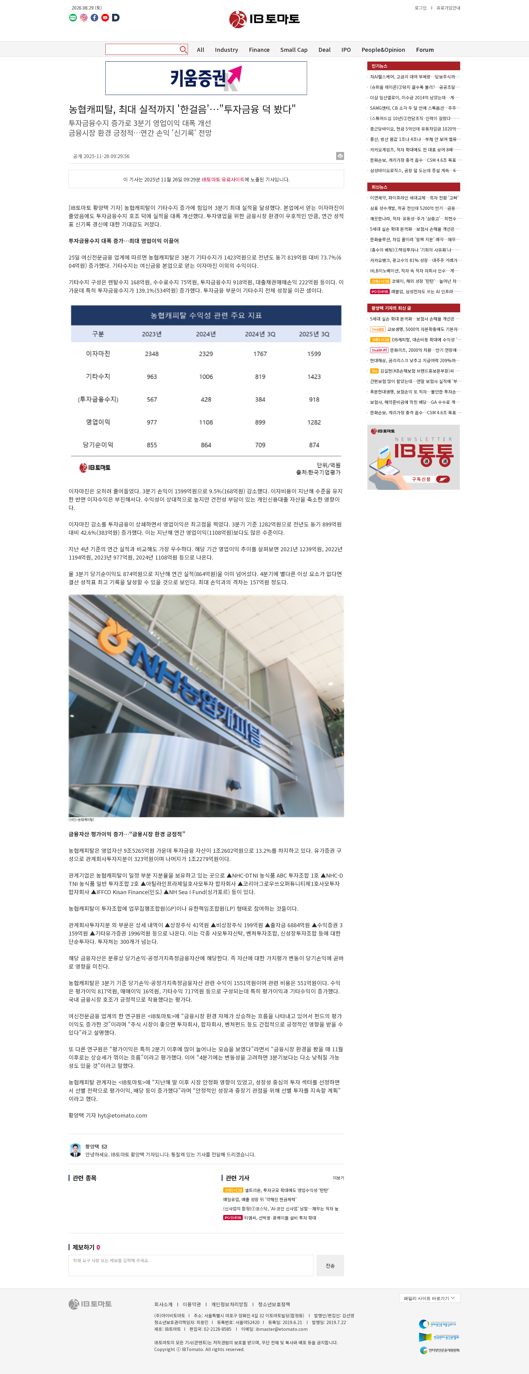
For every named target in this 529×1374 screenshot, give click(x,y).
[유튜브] (105, 17)
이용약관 (192, 1304)
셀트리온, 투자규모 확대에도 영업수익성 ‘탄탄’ (277, 1190)
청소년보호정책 (274, 1304)
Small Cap (294, 49)
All (200, 49)
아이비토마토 (264, 19)
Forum (425, 49)
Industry (226, 49)
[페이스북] (94, 17)
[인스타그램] (84, 17)
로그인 (421, 8)
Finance (259, 49)
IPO (346, 49)
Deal (324, 49)
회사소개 (163, 1304)
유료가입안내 (448, 8)
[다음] (116, 17)
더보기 (338, 1178)
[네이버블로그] (73, 17)
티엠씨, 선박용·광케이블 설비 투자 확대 (270, 1218)
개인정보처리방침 (229, 1304)
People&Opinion (383, 49)
